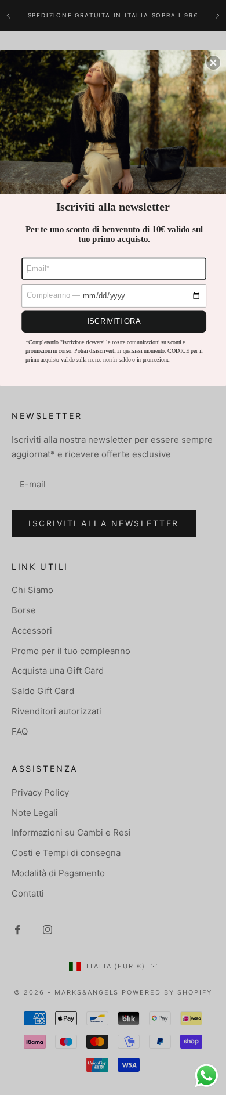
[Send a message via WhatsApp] (206, 1075)
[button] (213, 63)
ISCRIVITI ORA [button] (114, 321)
